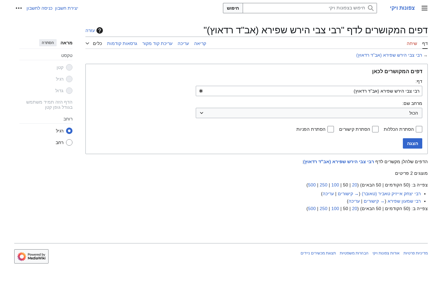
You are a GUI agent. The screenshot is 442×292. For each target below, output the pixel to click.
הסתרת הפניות (311, 129)
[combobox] (309, 91)
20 (354, 184)
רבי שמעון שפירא (404, 201)
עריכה (328, 193)
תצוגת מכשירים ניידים (318, 253)
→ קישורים (348, 193)
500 (312, 184)
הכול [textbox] (413, 113)
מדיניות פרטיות (415, 253)
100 (335, 184)
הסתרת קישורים (354, 129)
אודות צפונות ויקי (386, 253)
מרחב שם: (412, 103)
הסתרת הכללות (399, 129)
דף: (418, 81)
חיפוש (233, 8)
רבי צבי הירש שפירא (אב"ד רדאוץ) (389, 55)
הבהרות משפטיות (354, 253)
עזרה (90, 30)
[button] (424, 8)
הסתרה (48, 42)
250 (323, 184)
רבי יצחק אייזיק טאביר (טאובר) (391, 193)
